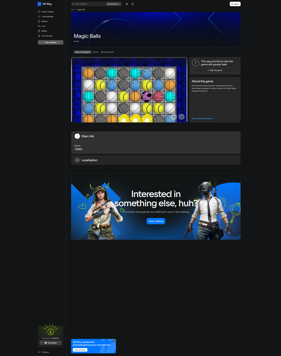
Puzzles (76, 41)
